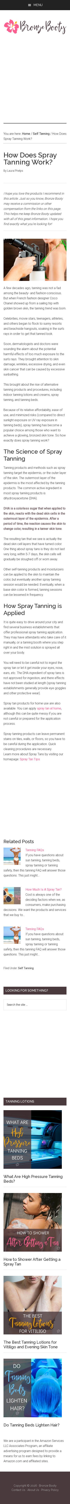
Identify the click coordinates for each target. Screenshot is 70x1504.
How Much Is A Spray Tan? (43, 889)
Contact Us (18, 1489)
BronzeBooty (35, 27)
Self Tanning (26, 968)
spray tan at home (49, 708)
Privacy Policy (50, 1489)
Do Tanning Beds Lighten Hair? (32, 1425)
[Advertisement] (35, 78)
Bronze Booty (48, 1485)
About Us (33, 1489)
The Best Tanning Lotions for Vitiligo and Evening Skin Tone (31, 1344)
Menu (38, 5)
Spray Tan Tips (30, 759)
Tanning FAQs (34, 850)
